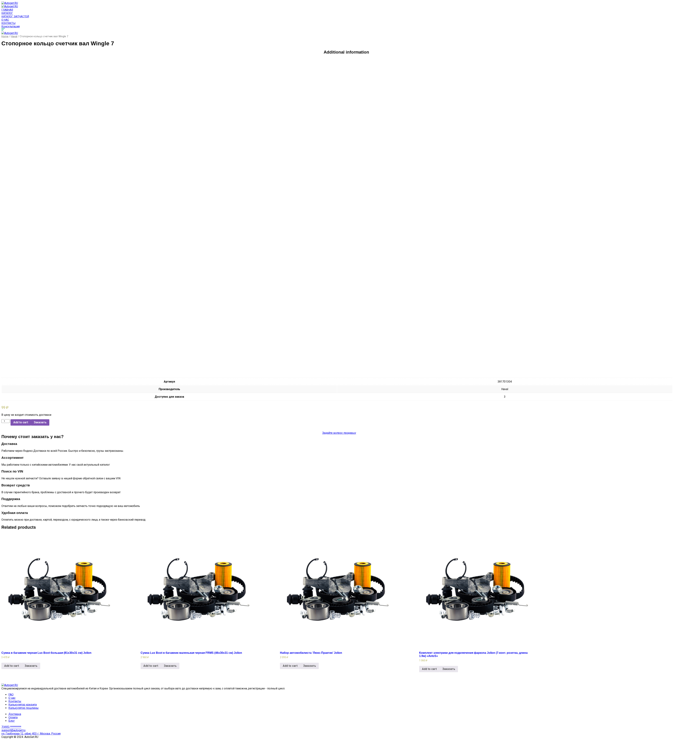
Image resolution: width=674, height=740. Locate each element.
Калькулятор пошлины (23, 708)
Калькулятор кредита (22, 704)
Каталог (7, 13)
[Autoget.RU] (9, 3)
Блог (11, 720)
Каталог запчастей (15, 16)
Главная (7, 9)
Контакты (8, 23)
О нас (5, 19)
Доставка (14, 714)
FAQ (11, 694)
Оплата (13, 717)
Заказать (40, 422)
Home (4, 36)
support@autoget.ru (13, 730)
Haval (14, 36)
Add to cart (20, 422)
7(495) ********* (11, 727)
